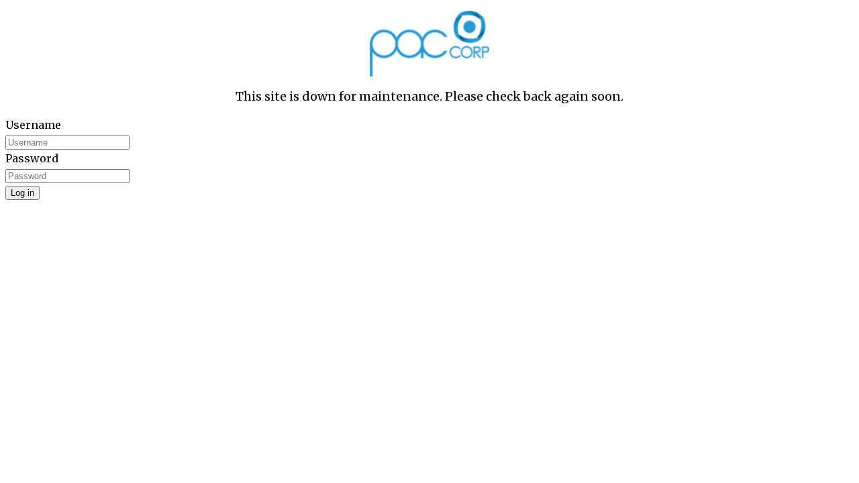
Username (33, 124)
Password (31, 158)
